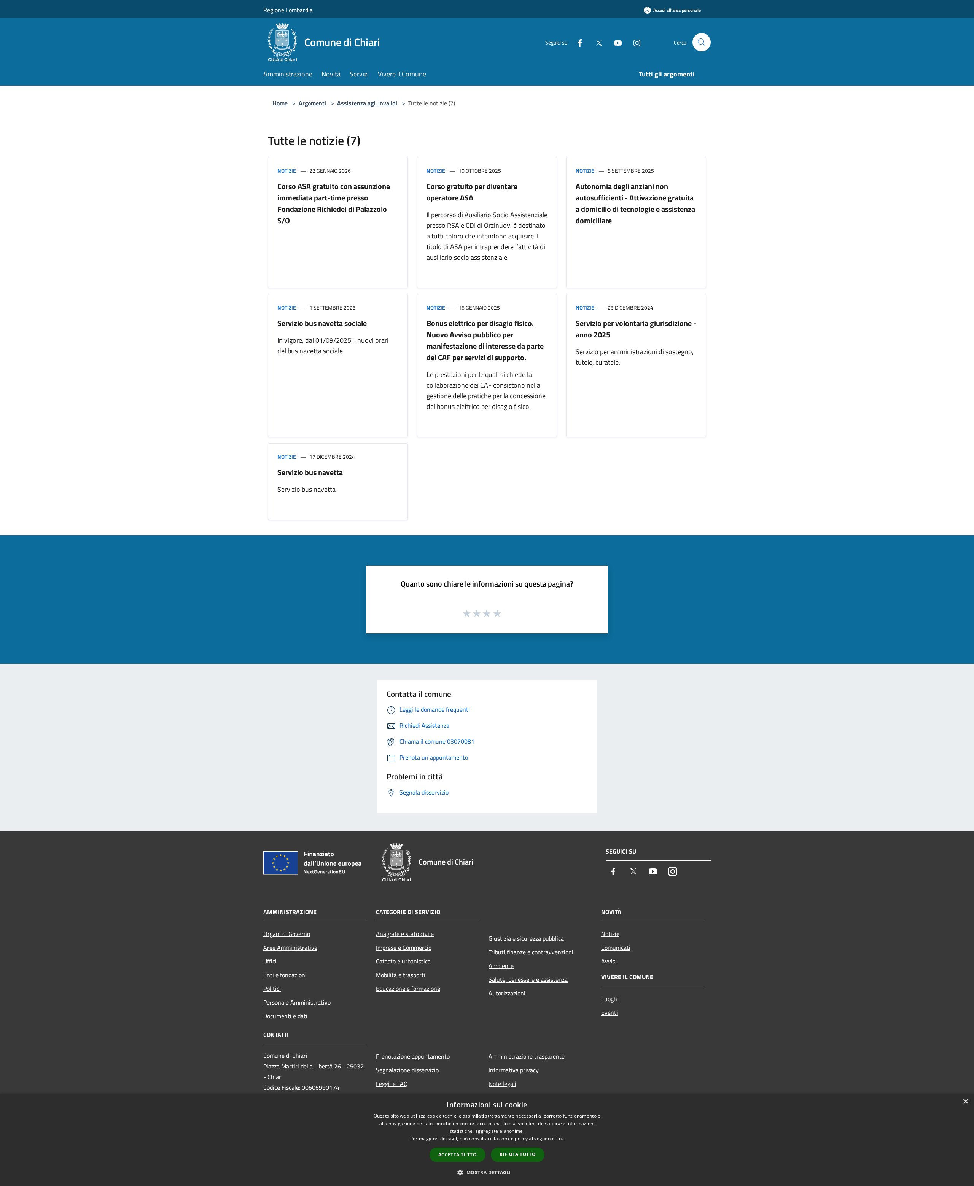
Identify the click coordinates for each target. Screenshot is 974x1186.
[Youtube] (614, 42)
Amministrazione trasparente (527, 1056)
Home (280, 103)
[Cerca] (701, 42)
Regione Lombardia (288, 9)
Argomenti (312, 103)
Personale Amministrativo (297, 1002)
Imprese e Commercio (403, 947)
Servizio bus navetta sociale (322, 323)
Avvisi (609, 961)
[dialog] (487, 1140)
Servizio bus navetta (310, 472)
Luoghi (610, 998)
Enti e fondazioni (285, 974)
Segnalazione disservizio (407, 1070)
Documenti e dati (285, 1016)
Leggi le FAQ (392, 1083)
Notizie (286, 171)
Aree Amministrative (290, 947)
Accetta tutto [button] (457, 1154)
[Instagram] (633, 42)
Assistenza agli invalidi (367, 103)
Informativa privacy (514, 1070)
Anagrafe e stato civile (405, 933)
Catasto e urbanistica (403, 961)
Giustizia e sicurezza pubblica (526, 938)
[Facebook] (576, 42)
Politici (272, 988)
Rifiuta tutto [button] (518, 1154)
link (560, 1138)
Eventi (609, 1012)
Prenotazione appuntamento (413, 1056)
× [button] (965, 1102)
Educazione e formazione (408, 988)
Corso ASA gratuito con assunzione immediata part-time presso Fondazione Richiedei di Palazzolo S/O (333, 203)
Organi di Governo (286, 933)
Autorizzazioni (507, 993)
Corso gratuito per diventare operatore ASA (472, 191)
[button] (487, 1172)
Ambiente (501, 965)
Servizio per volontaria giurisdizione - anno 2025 (636, 328)
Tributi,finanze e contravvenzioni (531, 952)
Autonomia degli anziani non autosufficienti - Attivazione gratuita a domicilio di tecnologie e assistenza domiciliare (635, 203)
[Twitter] (595, 42)
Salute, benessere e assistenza (528, 979)
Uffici (270, 961)
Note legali (502, 1083)
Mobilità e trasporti (400, 974)
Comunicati (615, 947)
